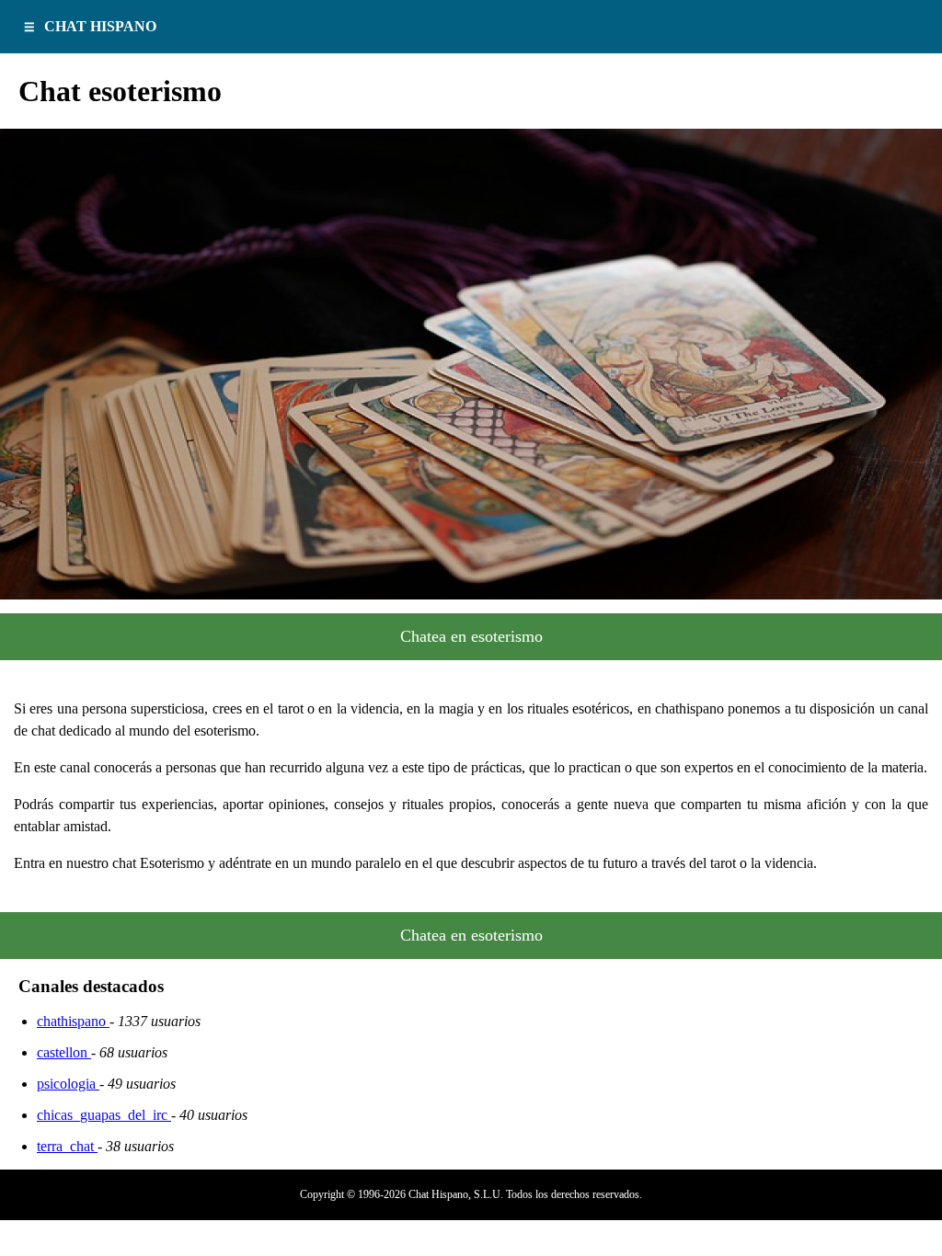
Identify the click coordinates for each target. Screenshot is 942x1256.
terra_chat (67, 1146)
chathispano (73, 1021)
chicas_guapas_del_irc (104, 1115)
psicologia (68, 1083)
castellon (64, 1052)
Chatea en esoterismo (471, 636)
